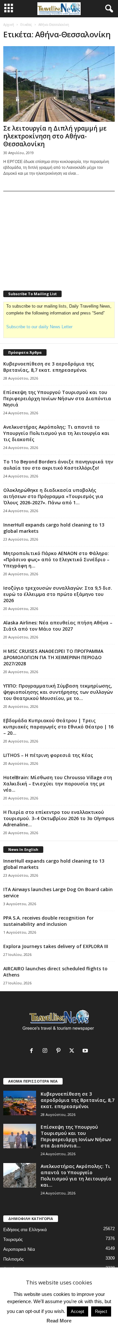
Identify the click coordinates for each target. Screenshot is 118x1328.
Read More (59, 1320)
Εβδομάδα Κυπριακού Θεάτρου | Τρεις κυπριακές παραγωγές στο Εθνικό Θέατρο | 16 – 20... (58, 726)
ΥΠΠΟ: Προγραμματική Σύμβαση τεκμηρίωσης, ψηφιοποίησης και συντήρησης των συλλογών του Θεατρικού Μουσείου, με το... (58, 692)
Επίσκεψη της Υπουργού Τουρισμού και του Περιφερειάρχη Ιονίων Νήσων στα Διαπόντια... (76, 1136)
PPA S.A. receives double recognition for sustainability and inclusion (48, 921)
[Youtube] (86, 1051)
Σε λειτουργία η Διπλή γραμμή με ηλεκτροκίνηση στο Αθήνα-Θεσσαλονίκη (55, 136)
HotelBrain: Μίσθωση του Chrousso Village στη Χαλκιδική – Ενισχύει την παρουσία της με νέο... (57, 783)
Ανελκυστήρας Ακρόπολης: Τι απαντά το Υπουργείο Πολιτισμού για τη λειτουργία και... (76, 1175)
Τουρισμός (13, 1239)
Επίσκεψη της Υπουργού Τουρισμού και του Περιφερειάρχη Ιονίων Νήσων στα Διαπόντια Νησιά (57, 398)
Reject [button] (101, 1311)
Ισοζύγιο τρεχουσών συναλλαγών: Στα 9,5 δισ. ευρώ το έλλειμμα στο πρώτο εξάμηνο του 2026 (57, 594)
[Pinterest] (60, 1051)
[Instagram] (46, 1051)
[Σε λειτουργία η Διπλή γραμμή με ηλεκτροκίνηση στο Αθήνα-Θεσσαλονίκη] (59, 84)
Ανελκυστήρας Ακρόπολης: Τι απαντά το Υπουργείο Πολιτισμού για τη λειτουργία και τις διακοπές (56, 433)
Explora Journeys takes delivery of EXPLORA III (55, 946)
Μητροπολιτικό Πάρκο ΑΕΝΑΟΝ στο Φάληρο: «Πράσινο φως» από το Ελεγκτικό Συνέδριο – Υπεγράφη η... (56, 559)
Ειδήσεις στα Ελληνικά (25, 1229)
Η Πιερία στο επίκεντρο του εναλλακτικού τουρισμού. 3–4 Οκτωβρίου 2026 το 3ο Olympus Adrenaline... (58, 818)
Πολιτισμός (13, 1259)
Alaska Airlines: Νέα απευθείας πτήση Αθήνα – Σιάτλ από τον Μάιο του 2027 (57, 625)
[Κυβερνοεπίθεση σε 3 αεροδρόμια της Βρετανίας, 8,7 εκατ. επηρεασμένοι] (19, 1103)
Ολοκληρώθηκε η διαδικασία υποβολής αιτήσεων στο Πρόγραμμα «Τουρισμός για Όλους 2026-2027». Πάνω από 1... (53, 496)
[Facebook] (33, 1051)
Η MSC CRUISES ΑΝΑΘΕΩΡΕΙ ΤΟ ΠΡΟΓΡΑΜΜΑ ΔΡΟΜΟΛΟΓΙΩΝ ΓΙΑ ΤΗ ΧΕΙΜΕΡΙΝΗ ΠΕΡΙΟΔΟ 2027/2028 (53, 657)
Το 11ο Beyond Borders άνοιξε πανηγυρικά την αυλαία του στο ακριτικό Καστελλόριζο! (58, 464)
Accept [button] (77, 1311)
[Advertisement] (52, 237)
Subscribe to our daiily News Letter (39, 326)
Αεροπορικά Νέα (19, 1249)
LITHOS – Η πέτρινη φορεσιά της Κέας (48, 755)
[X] (73, 1051)
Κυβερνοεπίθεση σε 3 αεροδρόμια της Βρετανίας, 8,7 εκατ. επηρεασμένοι (48, 367)
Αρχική (8, 24)
